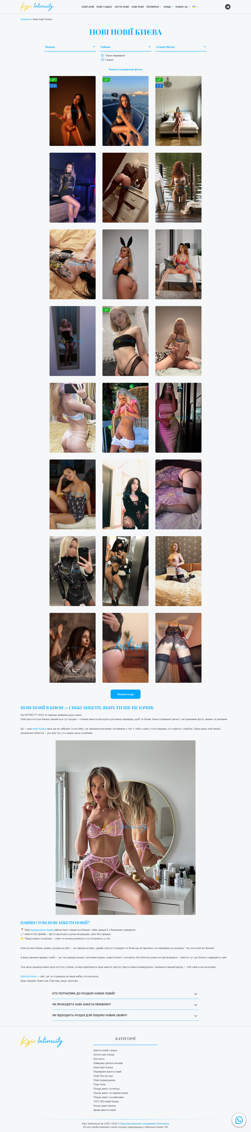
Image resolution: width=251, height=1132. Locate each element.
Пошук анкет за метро (106, 1088)
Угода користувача (104, 1105)
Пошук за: (182, 6)
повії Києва (39, 728)
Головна (25, 19)
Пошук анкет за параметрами (110, 1093)
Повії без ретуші (103, 1075)
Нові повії (138, 6)
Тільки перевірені (115, 55)
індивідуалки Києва (42, 929)
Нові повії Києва (103, 1067)
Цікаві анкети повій (104, 1110)
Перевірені (152, 6)
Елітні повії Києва (103, 1054)
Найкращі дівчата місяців (108, 1063)
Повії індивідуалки (104, 1080)
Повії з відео (104, 6)
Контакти (98, 1058)
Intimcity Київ (28, 976)
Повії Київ (88, 6)
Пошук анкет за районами (108, 1097)
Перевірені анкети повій (107, 1071)
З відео (109, 59)
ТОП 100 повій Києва (106, 1101)
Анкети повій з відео (105, 1050)
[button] (239, 1120)
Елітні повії (122, 6)
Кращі (167, 6)
